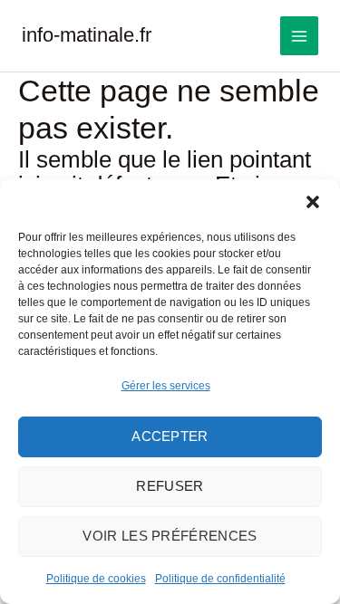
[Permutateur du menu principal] (299, 35)
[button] (313, 202)
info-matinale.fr (86, 35)
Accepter (170, 436)
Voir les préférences (170, 535)
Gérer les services (165, 385)
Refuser (169, 486)
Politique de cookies (96, 578)
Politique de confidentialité (220, 578)
